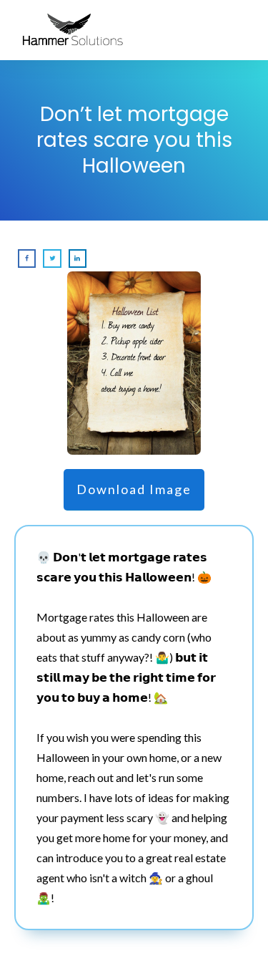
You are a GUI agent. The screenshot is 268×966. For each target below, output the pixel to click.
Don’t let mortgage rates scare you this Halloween (134, 140)
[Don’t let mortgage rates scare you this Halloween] (134, 363)
